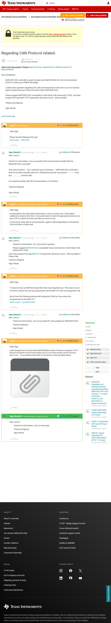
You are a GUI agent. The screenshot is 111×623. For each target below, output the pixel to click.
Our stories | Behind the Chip (15, 533)
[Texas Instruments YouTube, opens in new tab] (80, 579)
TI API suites (9, 570)
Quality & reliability (67, 543)
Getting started (63, 9)
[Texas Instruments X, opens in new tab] (80, 572)
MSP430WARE (7, 69)
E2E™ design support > (11, 9)
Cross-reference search (69, 528)
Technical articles (38, 9)
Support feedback (108, 593)
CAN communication (98, 362)
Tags (97, 368)
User (108, 2)
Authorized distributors (13, 590)
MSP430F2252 (95, 354)
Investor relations (11, 543)
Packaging (63, 538)
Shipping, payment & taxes (15, 580)
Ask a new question (98, 15)
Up (11, 146)
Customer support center (69, 533)
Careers (7, 523)
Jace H (13, 125)
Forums (25, 9)
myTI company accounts (14, 575)
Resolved (90, 322)
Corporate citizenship (13, 553)
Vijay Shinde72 (12, 61)
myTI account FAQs (67, 548)
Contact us (63, 518)
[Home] (20, 3)
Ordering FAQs (10, 585)
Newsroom (8, 528)
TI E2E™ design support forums (72, 523)
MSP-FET (93, 358)
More (97, 372)
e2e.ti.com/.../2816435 (19, 140)
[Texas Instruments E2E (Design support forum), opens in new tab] (70, 579)
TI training (51, 9)
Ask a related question (74, 15)
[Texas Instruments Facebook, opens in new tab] (70, 572)
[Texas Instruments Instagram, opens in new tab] (61, 572)
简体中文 (75, 9)
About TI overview (11, 518)
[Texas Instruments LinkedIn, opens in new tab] (61, 579)
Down (17, 146)
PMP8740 (59, 67)
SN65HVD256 (95, 349)
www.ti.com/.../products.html (22, 302)
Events (6, 538)
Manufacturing (10, 548)
